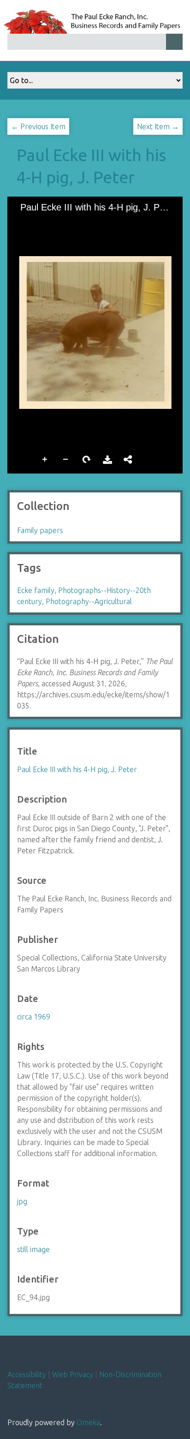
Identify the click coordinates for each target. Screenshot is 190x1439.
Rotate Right (86, 458)
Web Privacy (72, 1374)
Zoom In (45, 458)
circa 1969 (33, 1017)
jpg (22, 1201)
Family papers (40, 530)
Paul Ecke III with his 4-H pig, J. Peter (77, 769)
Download (107, 458)
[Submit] (174, 42)
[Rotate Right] (54, 222)
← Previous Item (38, 126)
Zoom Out (66, 458)
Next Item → (158, 126)
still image (33, 1249)
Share (128, 458)
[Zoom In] (22, 222)
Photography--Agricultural (89, 601)
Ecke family (35, 590)
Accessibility (26, 1374)
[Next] (168, 332)
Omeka (88, 1422)
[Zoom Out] (38, 222)
